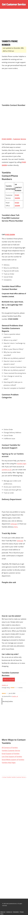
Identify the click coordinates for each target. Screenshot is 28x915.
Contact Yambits (6, 777)
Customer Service (19, 139)
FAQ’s (16, 527)
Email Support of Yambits (10, 753)
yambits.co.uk (6, 470)
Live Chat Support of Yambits (12, 756)
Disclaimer (16, 912)
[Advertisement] (14, 25)
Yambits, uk (5, 685)
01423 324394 (7, 139)
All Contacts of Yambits (10, 747)
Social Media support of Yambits (13, 759)
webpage (14, 524)
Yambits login (21, 463)
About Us (2, 912)
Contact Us (9, 912)
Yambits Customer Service (11, 750)
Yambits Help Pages (9, 762)
